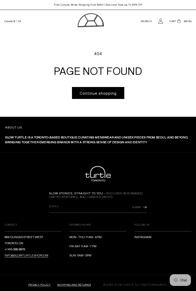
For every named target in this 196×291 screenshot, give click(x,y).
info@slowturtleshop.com (26, 255)
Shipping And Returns (74, 284)
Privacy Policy (39, 284)
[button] (146, 21)
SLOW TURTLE (124, 284)
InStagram (142, 237)
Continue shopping (98, 93)
